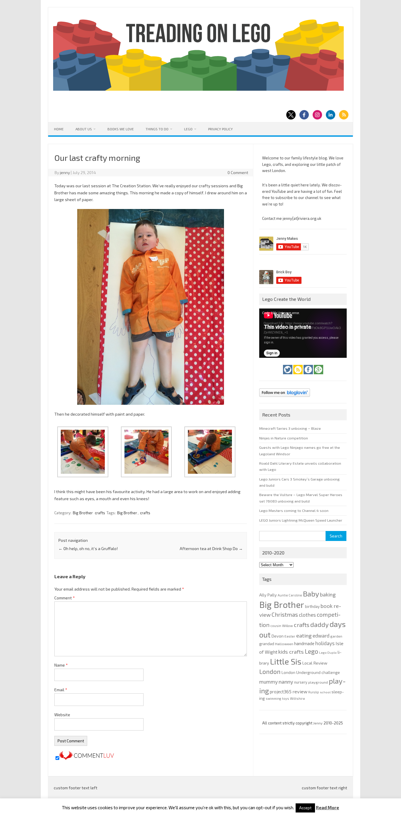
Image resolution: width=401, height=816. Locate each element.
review (299, 691)
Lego (188, 129)
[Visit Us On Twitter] (288, 375)
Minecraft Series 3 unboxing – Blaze (290, 428)
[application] (303, 333)
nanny (286, 681)
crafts (100, 512)
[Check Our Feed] (298, 375)
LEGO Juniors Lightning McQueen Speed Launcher (300, 520)
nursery (300, 682)
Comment (64, 597)
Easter (289, 636)
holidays (325, 643)
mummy (268, 682)
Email (60, 689)
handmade (304, 643)
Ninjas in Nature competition (283, 438)
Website (62, 714)
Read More (327, 807)
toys (285, 698)
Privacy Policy (220, 129)
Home (59, 129)
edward (321, 635)
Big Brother (83, 512)
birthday (312, 606)
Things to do (157, 129)
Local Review (314, 662)
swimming (273, 698)
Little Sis (285, 661)
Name (61, 664)
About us (83, 129)
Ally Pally (268, 594)
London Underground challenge (311, 672)
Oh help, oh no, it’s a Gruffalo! (88, 548)
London (270, 671)
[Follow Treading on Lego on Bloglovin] (284, 398)
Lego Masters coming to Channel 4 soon (293, 510)
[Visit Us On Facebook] (309, 375)
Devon (278, 635)
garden (336, 636)
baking (328, 594)
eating (304, 635)
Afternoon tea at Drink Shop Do (211, 548)
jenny (65, 172)
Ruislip (313, 692)
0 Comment (238, 172)
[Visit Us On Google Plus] (318, 375)
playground (318, 682)
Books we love (120, 129)
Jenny (318, 723)
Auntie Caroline (290, 595)
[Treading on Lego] (198, 89)
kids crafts (291, 651)
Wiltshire (297, 698)
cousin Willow (281, 625)
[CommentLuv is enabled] (86, 758)
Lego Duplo (328, 652)
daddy (319, 624)
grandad (266, 643)
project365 (281, 691)
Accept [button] (305, 807)
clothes (307, 615)
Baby (311, 593)
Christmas (285, 614)
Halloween (284, 644)
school (325, 692)
